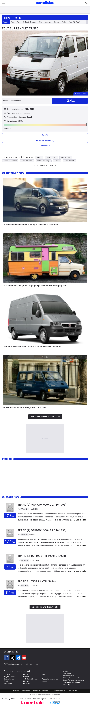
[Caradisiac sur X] (12, 658)
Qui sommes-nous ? (58, 691)
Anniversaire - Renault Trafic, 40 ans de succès (24, 407)
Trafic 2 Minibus (27, 161)
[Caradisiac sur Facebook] (6, 658)
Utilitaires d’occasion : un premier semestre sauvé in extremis (32, 346)
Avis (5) (45, 135)
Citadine (7, 674)
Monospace (8, 683)
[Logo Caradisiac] (45, 5)
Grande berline (9, 679)
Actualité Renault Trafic (13, 173)
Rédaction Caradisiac (40, 691)
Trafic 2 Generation (10, 161)
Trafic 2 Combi (51, 157)
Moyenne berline (9, 677)
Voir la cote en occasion (22, 113)
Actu (18, 22)
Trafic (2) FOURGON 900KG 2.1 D (42, 504)
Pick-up (25, 681)
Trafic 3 (57, 161)
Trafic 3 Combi (70, 161)
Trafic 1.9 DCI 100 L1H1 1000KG (42, 555)
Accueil (5, 22)
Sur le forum (45, 146)
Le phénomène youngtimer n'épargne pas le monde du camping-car (34, 285)
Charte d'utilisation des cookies (73, 680)
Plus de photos (81, 94)
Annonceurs (26, 691)
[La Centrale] (32, 705)
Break (6, 681)
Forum (56, 22)
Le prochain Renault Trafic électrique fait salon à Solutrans (30, 224)
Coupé (25, 674)
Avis (12, 22)
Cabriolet (26, 677)
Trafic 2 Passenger (43, 161)
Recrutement (72, 691)
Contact (16, 691)
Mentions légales (68, 676)
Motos (44, 674)
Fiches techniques (29, 22)
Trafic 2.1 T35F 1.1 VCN (37, 581)
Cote (40, 22)
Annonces (48, 22)
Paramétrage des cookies (71, 682)
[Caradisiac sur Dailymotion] (18, 658)
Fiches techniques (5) (45, 141)
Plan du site (67, 673)
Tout (74, 22)
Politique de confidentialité (71, 678)
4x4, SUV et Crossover (31, 679)
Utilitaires (26, 683)
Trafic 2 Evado (66, 157)
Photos (64, 22)
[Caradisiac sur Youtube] (24, 658)
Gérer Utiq (66, 684)
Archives (66, 671)
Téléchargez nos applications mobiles (22, 664)
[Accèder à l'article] (45, 200)
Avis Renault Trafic (10, 497)
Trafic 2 (39, 157)
